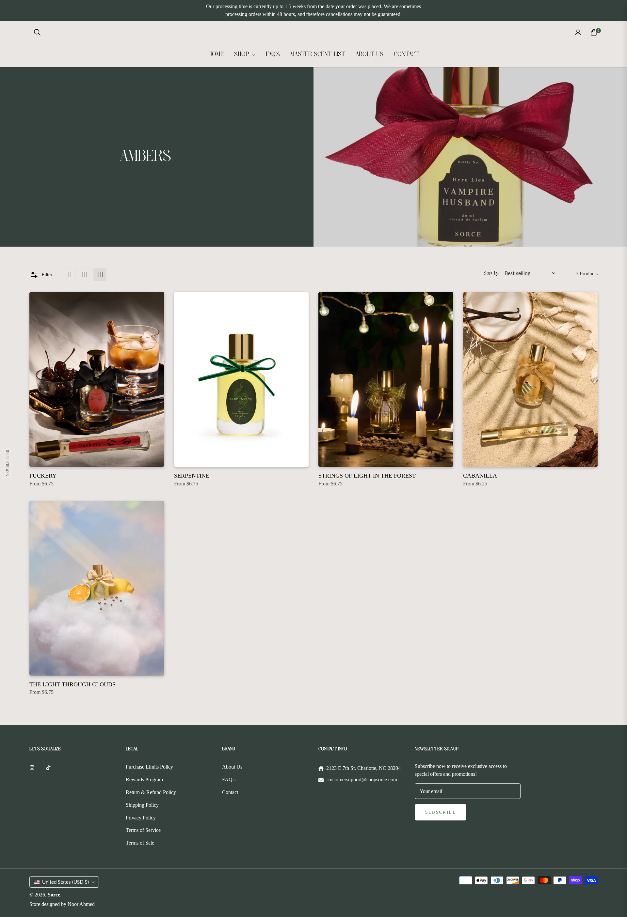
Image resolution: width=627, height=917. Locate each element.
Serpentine (191, 475)
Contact (230, 792)
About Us (232, 767)
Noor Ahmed (81, 904)
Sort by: (491, 273)
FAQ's (228, 779)
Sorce (54, 894)
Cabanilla (480, 475)
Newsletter (7, 462)
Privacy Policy (141, 817)
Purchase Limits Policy (149, 767)
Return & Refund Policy (151, 792)
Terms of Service (143, 830)
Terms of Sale (140, 843)
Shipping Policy (142, 805)
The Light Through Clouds (72, 684)
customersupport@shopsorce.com (361, 779)
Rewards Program (144, 779)
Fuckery (42, 475)
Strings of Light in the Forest (367, 475)
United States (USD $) (65, 882)
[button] (37, 32)
